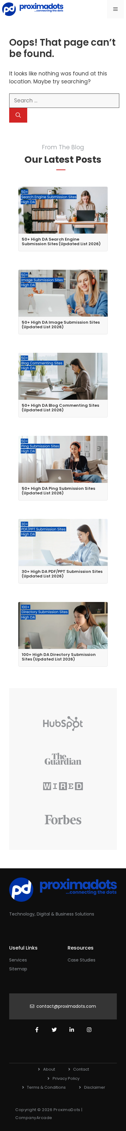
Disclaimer (94, 1087)
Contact (81, 1069)
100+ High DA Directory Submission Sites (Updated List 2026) (59, 657)
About (49, 1069)
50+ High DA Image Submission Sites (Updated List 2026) (61, 324)
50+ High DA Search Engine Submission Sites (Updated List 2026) (61, 241)
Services (18, 960)
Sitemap (18, 969)
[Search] (18, 115)
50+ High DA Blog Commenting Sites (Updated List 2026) (60, 407)
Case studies (81, 960)
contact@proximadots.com (66, 1006)
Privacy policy (66, 1078)
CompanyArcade (33, 1118)
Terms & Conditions (46, 1087)
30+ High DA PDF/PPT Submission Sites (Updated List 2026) (62, 574)
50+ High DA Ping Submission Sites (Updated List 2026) (58, 491)
